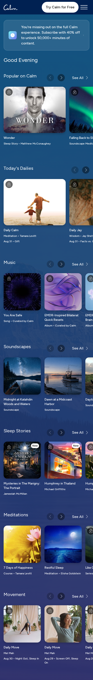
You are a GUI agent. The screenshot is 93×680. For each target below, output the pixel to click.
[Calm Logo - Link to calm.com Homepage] (11, 7)
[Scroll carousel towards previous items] (50, 77)
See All (78, 78)
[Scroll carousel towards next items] (61, 77)
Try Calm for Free (60, 7)
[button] (46, 35)
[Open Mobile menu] (84, 7)
